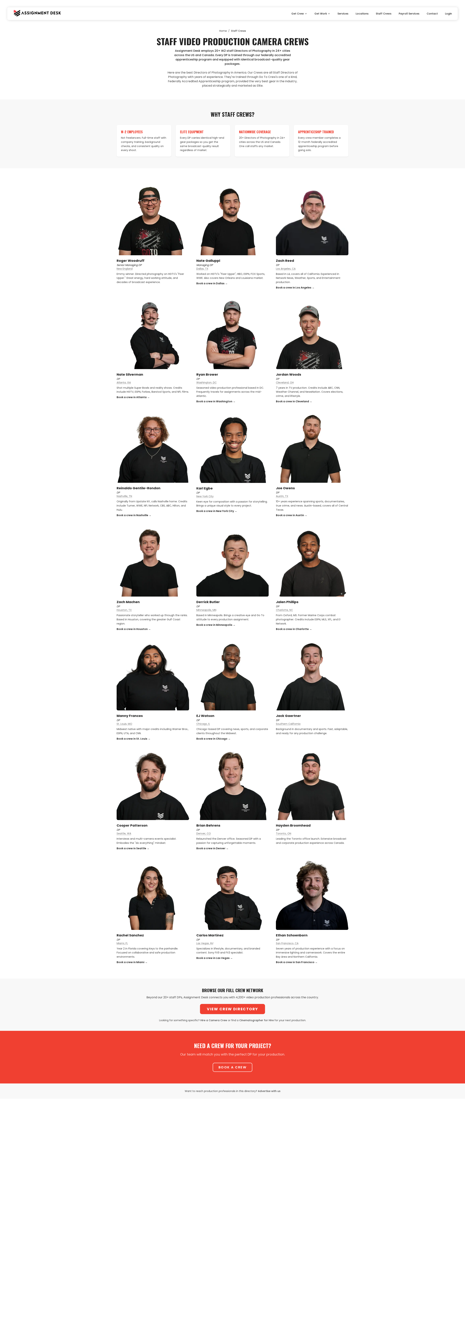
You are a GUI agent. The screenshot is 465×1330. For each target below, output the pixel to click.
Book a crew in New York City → (216, 511)
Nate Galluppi (208, 260)
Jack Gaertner (288, 715)
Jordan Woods (288, 374)
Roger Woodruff (130, 260)
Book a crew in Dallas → (212, 283)
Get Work (320, 13)
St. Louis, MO (124, 724)
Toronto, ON (283, 833)
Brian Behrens (208, 825)
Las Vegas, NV (204, 943)
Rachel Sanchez (130, 935)
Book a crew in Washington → (215, 401)
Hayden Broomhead (293, 825)
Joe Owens (285, 488)
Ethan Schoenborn (292, 935)
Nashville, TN (124, 496)
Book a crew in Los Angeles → (295, 287)
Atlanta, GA (124, 382)
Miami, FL (122, 943)
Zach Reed (285, 260)
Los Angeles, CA (286, 269)
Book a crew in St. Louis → (133, 739)
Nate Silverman (130, 374)
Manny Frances (130, 715)
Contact (432, 13)
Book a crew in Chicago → (213, 739)
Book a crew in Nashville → (134, 515)
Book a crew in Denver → (212, 848)
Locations (362, 13)
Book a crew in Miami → (132, 962)
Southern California (288, 724)
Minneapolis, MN (206, 610)
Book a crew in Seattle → (133, 848)
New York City (205, 496)
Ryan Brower (207, 374)
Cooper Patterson (132, 825)
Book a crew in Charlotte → (294, 629)
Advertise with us (269, 1091)
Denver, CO (203, 833)
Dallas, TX (202, 269)
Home (223, 31)
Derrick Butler (208, 602)
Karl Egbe (204, 488)
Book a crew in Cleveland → (294, 401)
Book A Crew (233, 1067)
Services (342, 13)
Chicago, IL (203, 724)
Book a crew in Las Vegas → (214, 958)
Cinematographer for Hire (256, 1020)
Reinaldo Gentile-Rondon (138, 488)
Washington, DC (206, 382)
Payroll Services (409, 13)
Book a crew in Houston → (134, 629)
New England (125, 269)
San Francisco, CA (287, 943)
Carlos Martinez (210, 935)
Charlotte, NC (284, 610)
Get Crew (297, 13)
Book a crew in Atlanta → (133, 397)
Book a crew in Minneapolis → (215, 625)
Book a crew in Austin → (291, 515)
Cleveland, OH (285, 382)
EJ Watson (205, 715)
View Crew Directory (232, 1009)
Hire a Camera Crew (213, 1020)
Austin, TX (282, 496)
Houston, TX (124, 610)
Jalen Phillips (287, 602)
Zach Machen (128, 602)
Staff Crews (383, 13)
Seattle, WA (124, 833)
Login (448, 13)
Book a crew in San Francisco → (297, 962)
